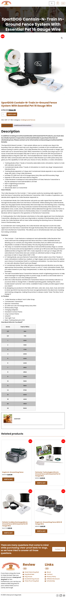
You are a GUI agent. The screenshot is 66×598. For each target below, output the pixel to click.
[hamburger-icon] (63, 3)
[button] (61, 38)
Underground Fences (28, 120)
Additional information (22, 125)
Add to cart (12, 114)
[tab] (7, 125)
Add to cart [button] (8, 479)
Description (7, 125)
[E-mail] (5, 428)
